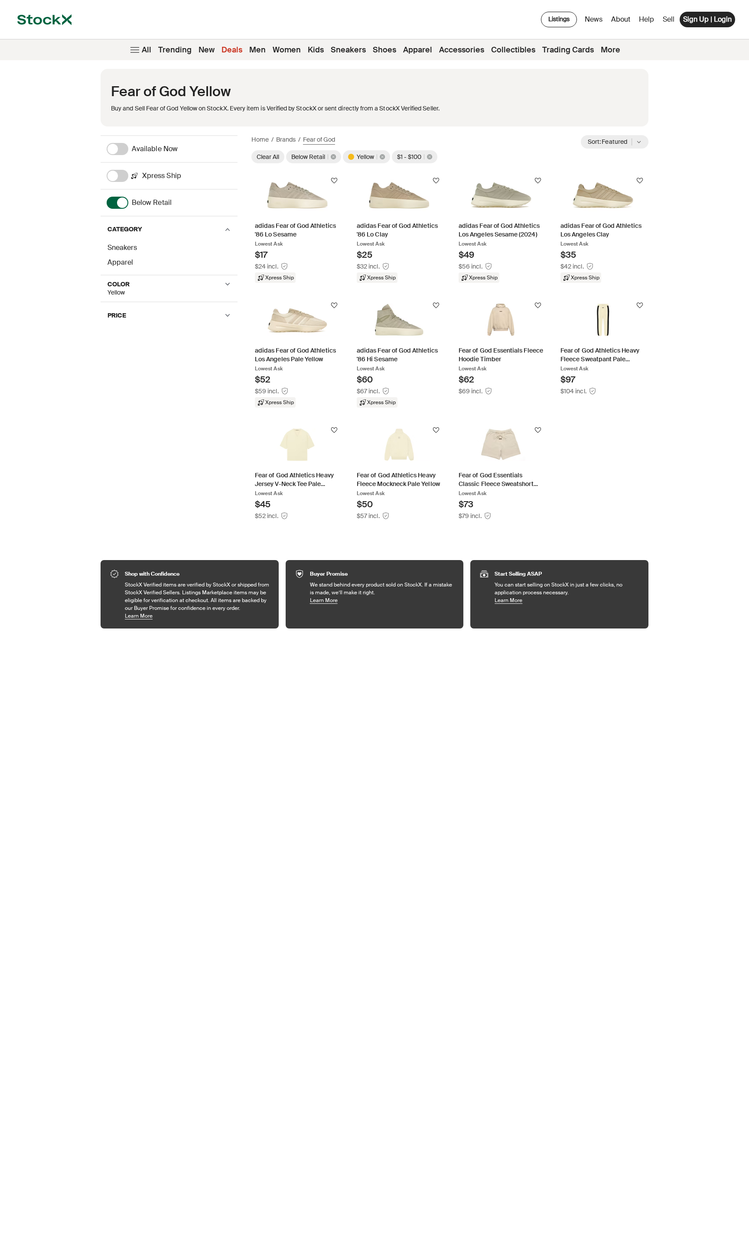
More (610, 50)
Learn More (197, 615)
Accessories (461, 50)
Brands (286, 139)
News (593, 19)
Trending (175, 50)
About (622, 21)
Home (260, 139)
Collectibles (513, 50)
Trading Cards (568, 50)
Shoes (384, 50)
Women (287, 50)
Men (257, 50)
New (207, 50)
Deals (231, 50)
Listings (559, 19)
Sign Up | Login (707, 19)
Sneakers (348, 50)
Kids (316, 50)
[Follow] (334, 180)
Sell (668, 19)
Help (646, 19)
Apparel (417, 50)
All (146, 50)
